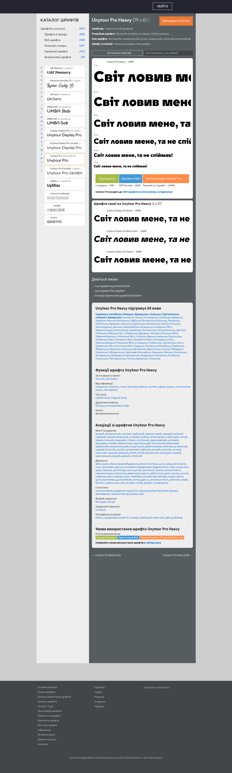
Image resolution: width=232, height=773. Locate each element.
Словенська (154, 341)
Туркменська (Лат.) (172, 341)
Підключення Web (128, 535)
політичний (142, 438)
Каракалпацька (104, 328)
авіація (118, 474)
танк (98, 465)
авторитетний (113, 432)
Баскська (127, 322)
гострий (176, 448)
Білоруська (123, 318)
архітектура (119, 468)
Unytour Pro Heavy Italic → (178, 553)
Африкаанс (114, 322)
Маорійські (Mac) (143, 337)
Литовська (174, 318)
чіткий (140, 451)
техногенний (158, 441)
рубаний (123, 451)
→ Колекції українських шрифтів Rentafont (117, 294)
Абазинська (101, 347)
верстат (119, 465)
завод (169, 462)
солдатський (137, 444)
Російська (128, 315)
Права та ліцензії (47, 739)
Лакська (168, 350)
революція (134, 471)
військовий (172, 441)
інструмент (131, 465)
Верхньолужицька (157, 334)
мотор (136, 478)
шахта (161, 462)
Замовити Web (130, 177)
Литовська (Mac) (124, 337)
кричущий (165, 451)
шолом (184, 471)
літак (126, 474)
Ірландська (146, 325)
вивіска (143, 385)
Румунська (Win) (125, 341)
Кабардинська (116, 350)
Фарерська (132, 331)
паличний (168, 37)
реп (123, 481)
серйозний (138, 432)
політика (152, 462)
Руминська (178, 344)
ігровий (176, 451)
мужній (111, 435)
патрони (107, 468)
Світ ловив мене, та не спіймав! (162, 51)
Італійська (164, 315)
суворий (100, 448)
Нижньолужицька (105, 341)
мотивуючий (180, 444)
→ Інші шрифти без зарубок (108, 289)
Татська (131, 356)
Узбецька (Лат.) (116, 331)
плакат (123, 385)
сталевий (134, 435)
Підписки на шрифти (49, 715)
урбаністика (157, 471)
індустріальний (141, 441)
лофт (141, 492)
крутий (120, 448)
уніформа (100, 474)
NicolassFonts (123, 32)
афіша (162, 385)
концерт (130, 481)
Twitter (98, 692)
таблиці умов (153, 541)
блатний (110, 448)
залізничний (132, 448)
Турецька (100, 318)
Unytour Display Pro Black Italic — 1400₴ (126, 229)
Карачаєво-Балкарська (138, 350)
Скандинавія (110, 515)
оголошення (183, 385)
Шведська (176, 315)
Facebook (99, 687)
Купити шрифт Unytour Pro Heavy (167, 177)
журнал (171, 385)
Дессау (169, 515)
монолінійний (183, 37)
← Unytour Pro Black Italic (106, 553)
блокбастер (149, 474)
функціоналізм (148, 489)
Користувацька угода (106, 757)
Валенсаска (153, 322)
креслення (148, 468)
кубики (109, 481)
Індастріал (132, 489)
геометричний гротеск (135, 37)
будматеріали (160, 465)
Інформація (44, 729)
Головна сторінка (47, 687)
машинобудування (128, 462)
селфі (139, 481)
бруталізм (162, 489)
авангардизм (102, 492)
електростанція (104, 471)
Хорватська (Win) (104, 344)
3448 (82, 38)
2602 (82, 50)
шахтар (175, 471)
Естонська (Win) (169, 331)
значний (126, 432)
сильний (109, 438)
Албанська (101, 322)
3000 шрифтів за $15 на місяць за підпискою (147, 190)
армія (106, 462)
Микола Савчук (140, 32)
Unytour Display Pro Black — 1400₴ (124, 209)
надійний (100, 435)
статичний (136, 454)
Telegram (99, 706)
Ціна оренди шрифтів (50, 710)
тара (171, 465)
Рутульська (101, 356)
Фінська (111, 318)
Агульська (126, 347)
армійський (101, 444)
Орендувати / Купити (176, 19)
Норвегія (123, 515)
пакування (101, 385)
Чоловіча (100, 508)
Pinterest (99, 696)
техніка (159, 468)
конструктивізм (104, 489)
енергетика (120, 471)
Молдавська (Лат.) (164, 337)
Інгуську (165, 347)
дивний (125, 454)
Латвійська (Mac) (104, 337)
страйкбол (136, 474)
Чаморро (155, 331)
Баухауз (173, 489)
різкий (132, 451)
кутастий (166, 448)
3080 (82, 32)
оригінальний (103, 454)
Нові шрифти (143, 42)
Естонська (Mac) (124, 344)
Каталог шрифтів (47, 701)
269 (83, 55)
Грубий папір (102, 396)
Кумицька (157, 350)
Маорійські (165, 344)
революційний (158, 438)
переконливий (153, 432)
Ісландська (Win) (163, 325)
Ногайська (174, 353)
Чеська (139, 315)
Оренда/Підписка (106, 535)
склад (178, 465)
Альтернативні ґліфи (117, 404)
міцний (116, 454)
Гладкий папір (119, 396)
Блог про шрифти (47, 725)
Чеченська (154, 356)
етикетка (113, 385)
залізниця (155, 478)
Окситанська (149, 328)
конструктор (134, 468)
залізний (178, 432)
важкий (99, 432)
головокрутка (160, 481)
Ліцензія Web (168, 535)
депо (167, 471)
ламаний (112, 451)
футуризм (131, 492)
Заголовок (112, 377)
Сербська (135, 318)
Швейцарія (146, 515)
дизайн (148, 481)
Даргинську (153, 347)
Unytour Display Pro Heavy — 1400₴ (124, 250)
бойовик (162, 474)
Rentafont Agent (46, 734)
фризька (144, 331)
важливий (101, 441)
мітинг (142, 462)
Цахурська (142, 356)
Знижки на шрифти (48, 720)
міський (156, 448)
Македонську (102, 353)
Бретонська (139, 322)
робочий (167, 444)
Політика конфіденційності (82, 757)
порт (185, 465)
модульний (155, 37)
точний (112, 441)
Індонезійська (131, 325)
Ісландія (134, 515)
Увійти (162, 6)
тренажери (108, 465)
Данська (117, 325)
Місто (165, 478)
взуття (179, 474)
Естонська (161, 318)
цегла (98, 478)
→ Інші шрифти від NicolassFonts (111, 284)
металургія (180, 462)
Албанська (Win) (126, 334)
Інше (180, 535)
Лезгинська (180, 350)
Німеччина (159, 515)
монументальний (118, 444)
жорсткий (100, 451)
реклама (133, 385)
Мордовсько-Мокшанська (125, 353)
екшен (171, 474)
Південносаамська (105, 334)
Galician (165, 322)
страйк (184, 478)
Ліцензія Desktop (149, 535)
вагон (110, 474)
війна (98, 462)
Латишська (151, 344)
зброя (113, 462)
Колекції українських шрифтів (54, 696)
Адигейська (139, 347)
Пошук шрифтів (46, 691)
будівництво (145, 465)
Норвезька (135, 328)
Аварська (115, 347)
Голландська (151, 315)
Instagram (99, 701)
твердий (167, 432)
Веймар (178, 515)
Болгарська (148, 318)
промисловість (172, 468)
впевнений (122, 435)
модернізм (120, 489)
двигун (145, 478)
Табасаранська (117, 356)
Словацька (141, 341)
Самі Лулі (181, 328)
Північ (98, 515)
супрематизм (118, 492)
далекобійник (124, 478)
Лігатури (100, 404)
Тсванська (101, 331)
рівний (99, 438)
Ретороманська (166, 328)
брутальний (152, 451)
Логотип (100, 377)
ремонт (145, 471)
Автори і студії (45, 706)
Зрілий (111, 500)
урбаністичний (153, 444)
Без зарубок (115, 37)
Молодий (100, 500)
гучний (183, 435)
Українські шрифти (124, 42)
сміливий (173, 438)
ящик (98, 468)
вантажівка (109, 478)
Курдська (139, 344)
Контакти (43, 743)
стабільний (172, 435)
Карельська (175, 334)
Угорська (141, 334)
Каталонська (121, 328)
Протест (99, 481)
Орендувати (107, 177)
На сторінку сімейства (119, 51)
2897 (82, 44)
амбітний (145, 448)
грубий (145, 435)
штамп (99, 388)
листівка (153, 385)
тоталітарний (157, 435)
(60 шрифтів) (126, 27)
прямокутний (124, 441)
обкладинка (110, 388)
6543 (82, 27)
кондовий (120, 438)
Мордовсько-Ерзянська (154, 353)
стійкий (131, 438)
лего (117, 481)
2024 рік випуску (160, 32)
